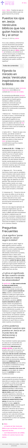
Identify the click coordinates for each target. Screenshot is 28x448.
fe (2, 52)
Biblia (8, 10)
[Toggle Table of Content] (20, 66)
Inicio (3, 10)
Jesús (17, 50)
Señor (4, 141)
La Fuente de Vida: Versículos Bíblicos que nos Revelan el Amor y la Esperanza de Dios (13, 428)
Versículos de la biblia (17, 92)
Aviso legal (5, 444)
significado (6, 283)
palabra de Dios (7, 348)
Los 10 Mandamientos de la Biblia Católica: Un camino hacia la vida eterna (13, 435)
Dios (22, 123)
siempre (22, 95)
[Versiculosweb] (7, 3)
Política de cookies (14, 444)
